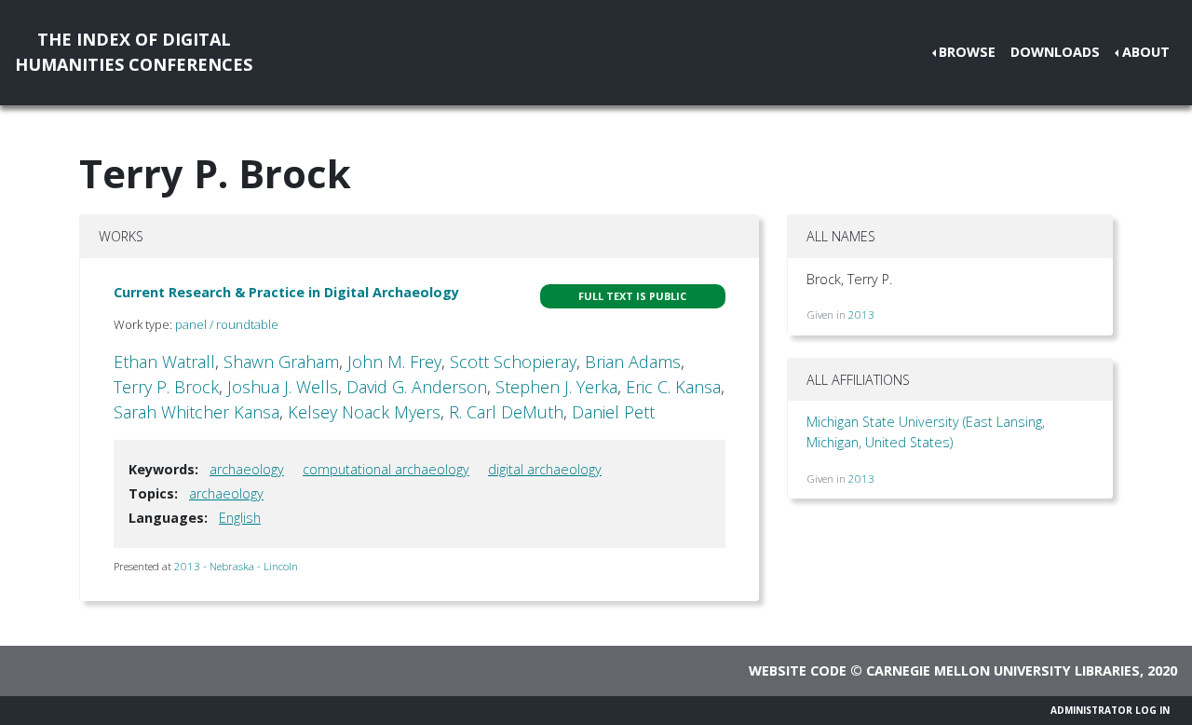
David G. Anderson (416, 387)
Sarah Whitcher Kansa (196, 412)
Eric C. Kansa (673, 387)
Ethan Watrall (164, 361)
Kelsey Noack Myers (364, 412)
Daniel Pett (613, 412)
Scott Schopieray (513, 361)
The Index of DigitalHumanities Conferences (133, 51)
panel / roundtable (226, 324)
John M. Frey (394, 361)
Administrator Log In (1110, 710)
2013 (861, 314)
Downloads (1055, 52)
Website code (798, 670)
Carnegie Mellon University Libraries (1003, 670)
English (240, 518)
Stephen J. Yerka (556, 387)
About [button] (1146, 52)
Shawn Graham (281, 361)
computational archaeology (386, 469)
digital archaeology (545, 469)
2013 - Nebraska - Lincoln (236, 566)
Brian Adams (633, 361)
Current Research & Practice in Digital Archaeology (286, 292)
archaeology (247, 469)
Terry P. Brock (166, 387)
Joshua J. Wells (282, 387)
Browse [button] (967, 52)
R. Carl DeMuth (506, 412)
